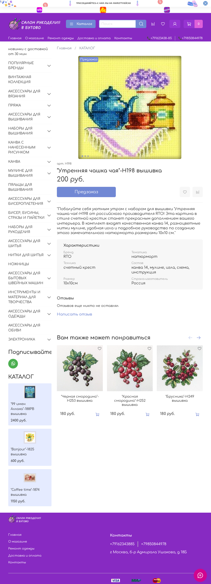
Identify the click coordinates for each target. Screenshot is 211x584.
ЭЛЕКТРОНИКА (21, 339)
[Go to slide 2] (85, 156)
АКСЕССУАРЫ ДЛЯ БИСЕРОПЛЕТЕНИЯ (25, 201)
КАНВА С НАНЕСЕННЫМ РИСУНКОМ (21, 147)
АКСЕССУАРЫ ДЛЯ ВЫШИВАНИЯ (24, 117)
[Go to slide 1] (82, 156)
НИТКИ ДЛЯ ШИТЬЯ (25, 255)
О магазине (34, 38)
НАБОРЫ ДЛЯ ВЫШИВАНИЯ (20, 131)
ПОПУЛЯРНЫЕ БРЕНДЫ (21, 65)
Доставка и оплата (94, 38)
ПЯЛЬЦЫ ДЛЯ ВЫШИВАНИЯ (20, 187)
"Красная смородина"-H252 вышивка (129, 401)
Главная (14, 38)
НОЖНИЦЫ (18, 264)
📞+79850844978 (190, 38)
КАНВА (14, 162)
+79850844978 (153, 544)
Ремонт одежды (61, 38)
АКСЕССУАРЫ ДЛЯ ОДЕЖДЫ (24, 314)
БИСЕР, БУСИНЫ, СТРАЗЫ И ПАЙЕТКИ (26, 215)
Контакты (123, 38)
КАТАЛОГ (87, 48)
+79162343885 (122, 544)
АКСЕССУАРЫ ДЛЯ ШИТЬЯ (24, 243)
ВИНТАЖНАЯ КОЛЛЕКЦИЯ (19, 79)
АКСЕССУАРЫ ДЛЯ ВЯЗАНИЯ (24, 93)
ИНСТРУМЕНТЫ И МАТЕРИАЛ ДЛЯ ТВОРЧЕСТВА (24, 297)
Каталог (84, 24)
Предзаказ (86, 192)
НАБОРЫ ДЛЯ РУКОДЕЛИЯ (20, 229)
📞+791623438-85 (159, 38)
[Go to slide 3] (88, 156)
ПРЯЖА (14, 105)
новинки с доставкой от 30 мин (28, 51)
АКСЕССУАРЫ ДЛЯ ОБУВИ (24, 328)
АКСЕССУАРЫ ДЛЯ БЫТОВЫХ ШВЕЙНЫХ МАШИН (25, 278)
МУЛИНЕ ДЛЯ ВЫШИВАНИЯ (20, 173)
